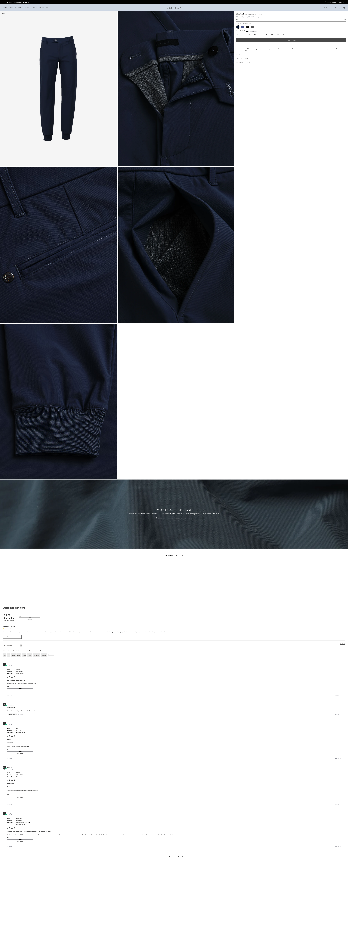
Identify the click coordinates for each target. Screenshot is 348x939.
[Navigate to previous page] (161, 856)
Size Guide (242, 31)
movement (36, 655)
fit (8, 655)
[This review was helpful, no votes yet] (340, 695)
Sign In (329, 2)
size (5, 655)
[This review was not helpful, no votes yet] (343, 695)
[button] (339, 7)
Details (238, 55)
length (29, 655)
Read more (173, 834)
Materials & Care (242, 59)
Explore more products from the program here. (174, 518)
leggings (44, 655)
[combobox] (35, 650)
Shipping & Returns (243, 63)
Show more (51, 655)
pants (18, 655)
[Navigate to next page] (187, 856)
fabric (13, 655)
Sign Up (334, 2)
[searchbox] (11, 645)
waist (24, 655)
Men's (3, 13)
